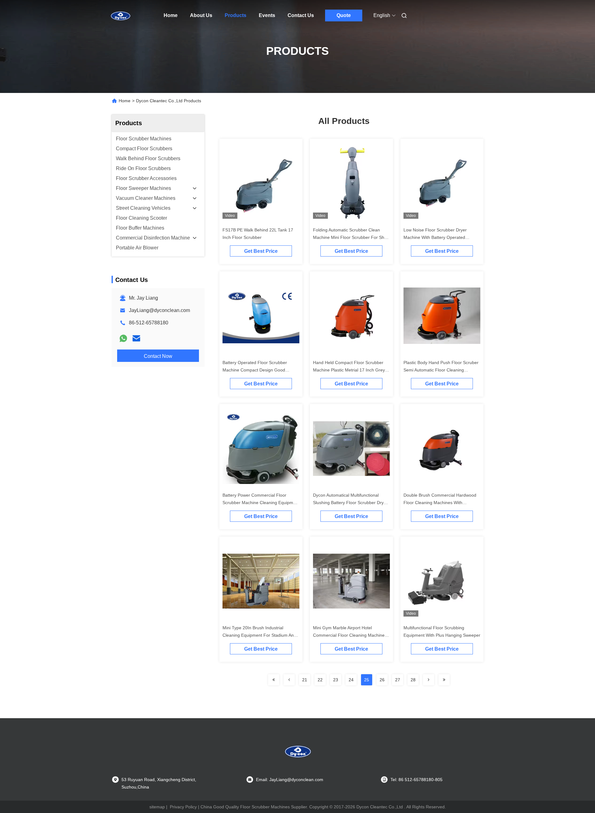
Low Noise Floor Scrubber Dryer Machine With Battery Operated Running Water (435, 237)
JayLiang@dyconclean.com (159, 310)
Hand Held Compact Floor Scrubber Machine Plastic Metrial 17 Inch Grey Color (349, 370)
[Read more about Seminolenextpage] (273, 679)
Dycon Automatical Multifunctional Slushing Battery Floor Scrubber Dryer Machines (350, 502)
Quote (344, 15)
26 (382, 679)
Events (267, 15)
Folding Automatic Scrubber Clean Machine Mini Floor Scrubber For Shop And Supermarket (351, 237)
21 (304, 679)
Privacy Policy (183, 806)
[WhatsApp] (123, 338)
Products (235, 15)
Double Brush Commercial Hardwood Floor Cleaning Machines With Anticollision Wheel (439, 502)
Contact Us (301, 15)
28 (413, 679)
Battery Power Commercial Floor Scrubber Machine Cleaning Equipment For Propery (261, 502)
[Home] (120, 15)
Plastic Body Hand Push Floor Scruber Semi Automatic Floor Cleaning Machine (440, 370)
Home (171, 15)
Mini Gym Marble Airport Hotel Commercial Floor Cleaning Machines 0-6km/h (350, 635)
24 (351, 679)
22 (320, 679)
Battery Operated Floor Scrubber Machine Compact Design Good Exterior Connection (255, 370)
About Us (201, 15)
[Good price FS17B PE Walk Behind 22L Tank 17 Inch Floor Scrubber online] (261, 183)
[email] (136, 338)
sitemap (157, 806)
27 (397, 679)
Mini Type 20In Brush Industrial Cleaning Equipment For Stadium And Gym (259, 635)
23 (335, 679)
